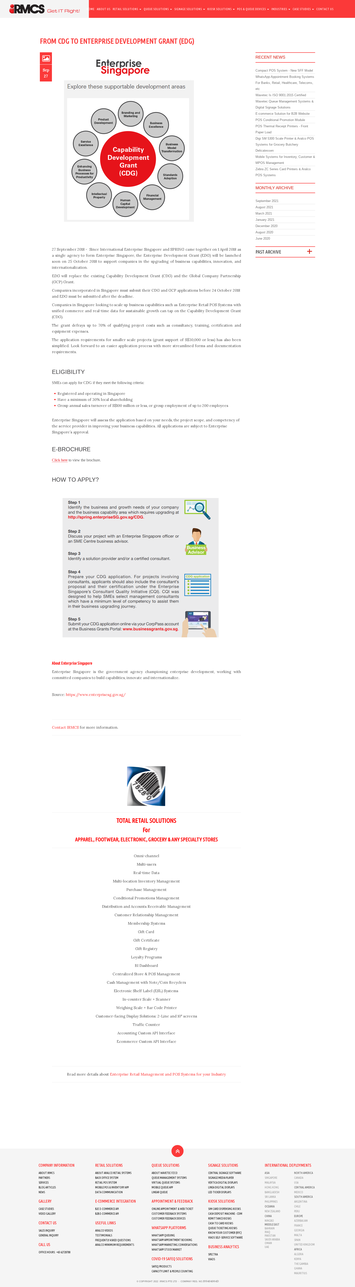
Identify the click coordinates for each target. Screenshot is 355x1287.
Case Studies (302, 9)
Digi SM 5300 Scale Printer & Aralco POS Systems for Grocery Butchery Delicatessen (285, 144)
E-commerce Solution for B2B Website (283, 113)
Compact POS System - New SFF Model (284, 70)
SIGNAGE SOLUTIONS (188, 9)
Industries (279, 9)
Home (90, 9)
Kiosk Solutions (219, 9)
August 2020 (264, 232)
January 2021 (265, 220)
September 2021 (267, 201)
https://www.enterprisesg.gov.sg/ (96, 694)
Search (91, 27)
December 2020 (266, 226)
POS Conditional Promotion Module (280, 120)
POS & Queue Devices (252, 9)
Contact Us (325, 9)
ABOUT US (103, 9)
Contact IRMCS (65, 727)
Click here (60, 460)
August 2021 (264, 207)
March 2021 (264, 213)
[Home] (44, 9)
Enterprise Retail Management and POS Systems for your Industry (168, 1074)
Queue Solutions (157, 9)
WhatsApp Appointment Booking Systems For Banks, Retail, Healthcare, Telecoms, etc (285, 83)
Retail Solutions (126, 9)
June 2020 (263, 238)
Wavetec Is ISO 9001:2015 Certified (281, 95)
